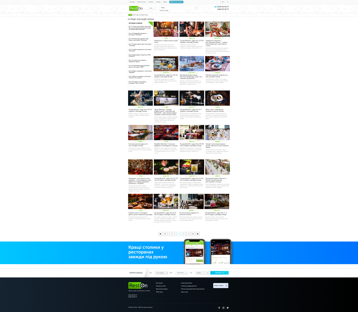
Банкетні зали (141, 2)
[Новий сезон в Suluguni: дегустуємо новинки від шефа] (140, 201)
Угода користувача (186, 283)
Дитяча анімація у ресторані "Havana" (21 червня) (140, 77)
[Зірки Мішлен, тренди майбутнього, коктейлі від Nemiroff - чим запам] (166, 98)
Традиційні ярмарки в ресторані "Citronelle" (138, 34)
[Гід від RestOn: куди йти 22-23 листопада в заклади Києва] (166, 167)
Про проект (159, 283)
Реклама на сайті (161, 286)
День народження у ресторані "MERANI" (140, 71)
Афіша (165, 2)
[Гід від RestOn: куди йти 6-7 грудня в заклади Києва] (191, 98)
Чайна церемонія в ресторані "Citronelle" (140, 50)
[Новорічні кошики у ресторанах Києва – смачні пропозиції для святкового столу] (217, 29)
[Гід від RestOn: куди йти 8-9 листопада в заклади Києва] (166, 201)
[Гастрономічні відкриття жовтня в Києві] (191, 201)
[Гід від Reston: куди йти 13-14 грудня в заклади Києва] (140, 98)
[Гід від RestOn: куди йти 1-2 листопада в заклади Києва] (216, 201)
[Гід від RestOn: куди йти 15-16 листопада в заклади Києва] (191, 167)
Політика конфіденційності (189, 286)
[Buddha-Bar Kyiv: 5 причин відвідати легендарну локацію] (166, 132)
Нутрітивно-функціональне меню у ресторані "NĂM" (139, 66)
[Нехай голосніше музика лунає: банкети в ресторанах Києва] (217, 132)
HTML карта (159, 292)
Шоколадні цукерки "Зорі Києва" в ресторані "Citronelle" (138, 39)
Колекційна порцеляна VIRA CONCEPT (140, 55)
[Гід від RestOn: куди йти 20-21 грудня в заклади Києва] (166, 63)
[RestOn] (131, 15)
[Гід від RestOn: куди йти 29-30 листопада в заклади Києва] (191, 132)
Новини (150, 2)
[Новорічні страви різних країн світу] (166, 29)
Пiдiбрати (218, 273)
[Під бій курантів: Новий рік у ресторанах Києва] (217, 63)
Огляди (158, 2)
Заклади (132, 2)
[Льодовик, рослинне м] (140, 167)
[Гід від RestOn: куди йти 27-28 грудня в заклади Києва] (191, 29)
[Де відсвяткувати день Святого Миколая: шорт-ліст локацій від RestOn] (191, 63)
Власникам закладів (161, 289)
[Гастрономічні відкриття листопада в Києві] (140, 132)
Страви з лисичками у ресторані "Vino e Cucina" (138, 82)
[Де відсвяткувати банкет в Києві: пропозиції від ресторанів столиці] (217, 167)
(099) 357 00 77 (223, 9)
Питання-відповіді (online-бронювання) (192, 289)
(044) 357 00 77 (223, 7)
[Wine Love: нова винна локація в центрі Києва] (217, 98)
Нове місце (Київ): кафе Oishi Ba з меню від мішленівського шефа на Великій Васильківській (140, 28)
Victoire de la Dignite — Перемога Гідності (138, 61)
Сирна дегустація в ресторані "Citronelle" (140, 44)
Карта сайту (184, 292)
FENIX (166, 10)
